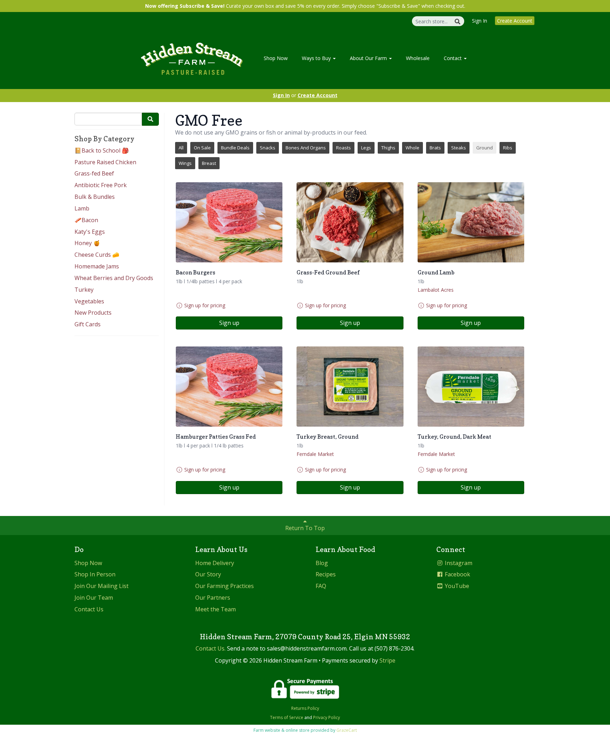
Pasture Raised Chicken (105, 162)
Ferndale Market (315, 454)
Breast (209, 163)
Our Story (208, 574)
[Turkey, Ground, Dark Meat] (471, 386)
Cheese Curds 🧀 (96, 255)
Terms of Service (286, 717)
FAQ (321, 586)
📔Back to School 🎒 (101, 150)
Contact (453, 58)
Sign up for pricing (204, 305)
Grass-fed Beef (94, 173)
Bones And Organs (306, 147)
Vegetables (89, 301)
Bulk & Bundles (94, 197)
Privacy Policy (326, 717)
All (181, 147)
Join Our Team (93, 597)
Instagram (457, 563)
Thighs (388, 147)
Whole (412, 147)
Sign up (229, 323)
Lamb (81, 208)
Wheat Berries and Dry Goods (113, 278)
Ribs (507, 147)
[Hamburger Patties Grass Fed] (229, 386)
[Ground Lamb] (471, 222)
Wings (185, 163)
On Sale (202, 147)
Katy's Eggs (89, 232)
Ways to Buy (317, 58)
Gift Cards (87, 324)
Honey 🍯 (87, 243)
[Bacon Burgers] (229, 222)
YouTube (456, 586)
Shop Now (276, 58)
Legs (366, 147)
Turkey (84, 289)
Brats (435, 147)
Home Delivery (214, 563)
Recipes (326, 574)
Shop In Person (94, 574)
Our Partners (212, 597)
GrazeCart (346, 730)
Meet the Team (215, 609)
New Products (93, 312)
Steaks (458, 147)
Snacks (267, 147)
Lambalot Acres (436, 289)
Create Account (514, 20)
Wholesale (418, 58)
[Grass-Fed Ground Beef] (350, 222)
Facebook (456, 574)
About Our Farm (369, 58)
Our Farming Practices (224, 586)
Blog (322, 563)
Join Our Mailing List (101, 586)
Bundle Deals (235, 147)
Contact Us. (211, 648)
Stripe (387, 660)
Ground (484, 147)
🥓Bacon (86, 220)
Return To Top (305, 528)
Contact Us (88, 609)
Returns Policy (305, 708)
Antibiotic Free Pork (100, 185)
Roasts (343, 147)
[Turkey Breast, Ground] (350, 386)
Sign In (479, 20)
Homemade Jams (96, 266)
